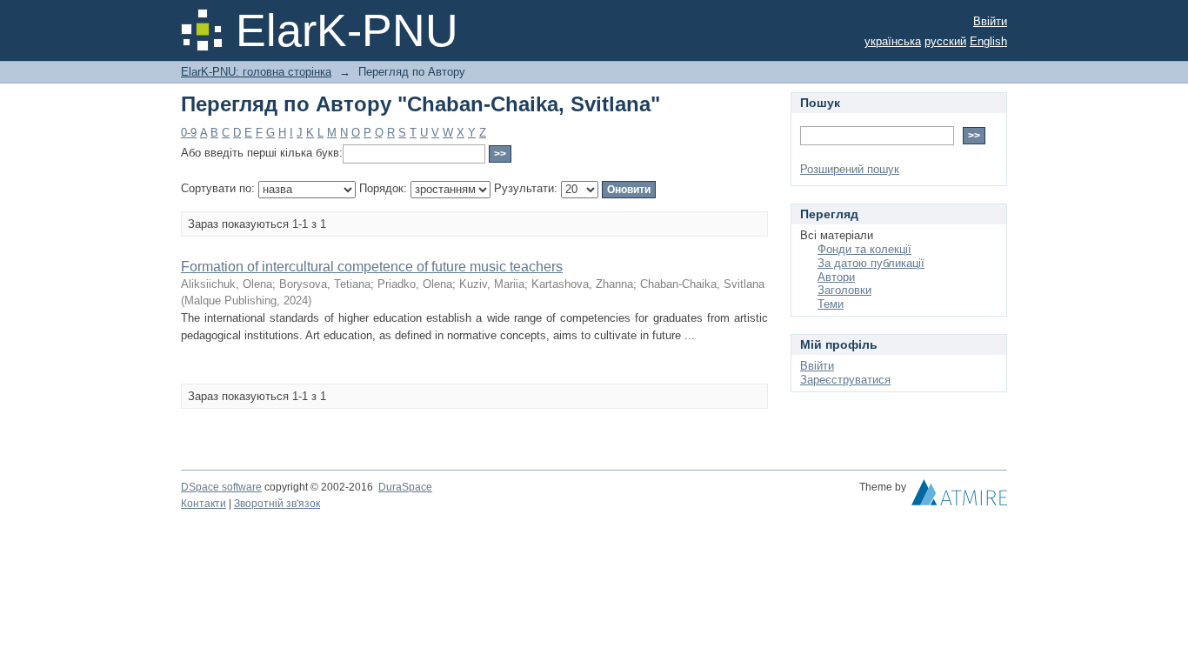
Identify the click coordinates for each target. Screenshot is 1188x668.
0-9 (189, 132)
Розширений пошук (849, 169)
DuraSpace (405, 487)
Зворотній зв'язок (277, 504)
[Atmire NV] (959, 497)
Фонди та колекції (864, 249)
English (988, 41)
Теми (831, 304)
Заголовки (844, 290)
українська (892, 41)
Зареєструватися (845, 379)
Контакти (203, 504)
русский (945, 41)
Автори (836, 277)
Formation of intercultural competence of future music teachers (372, 266)
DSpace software (221, 487)
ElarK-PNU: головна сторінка (256, 71)
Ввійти (990, 21)
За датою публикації (871, 263)
